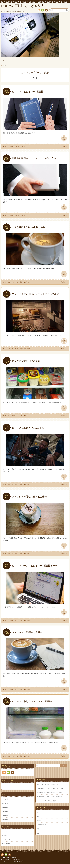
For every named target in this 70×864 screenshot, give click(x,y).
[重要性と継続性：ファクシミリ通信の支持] (35, 195)
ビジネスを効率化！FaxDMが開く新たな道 (10, 859)
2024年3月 (5, 819)
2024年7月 (5, 803)
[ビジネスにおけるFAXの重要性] (35, 464)
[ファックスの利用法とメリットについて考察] (35, 331)
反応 (38, 829)
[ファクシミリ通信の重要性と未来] (35, 533)
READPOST (64, 138)
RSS (39, 10)
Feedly (42, 10)
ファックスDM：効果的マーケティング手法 (47, 784)
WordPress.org (6, 843)
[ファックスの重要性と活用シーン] (35, 669)
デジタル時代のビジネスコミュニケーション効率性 (49, 792)
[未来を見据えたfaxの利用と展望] (35, 264)
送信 (15, 146)
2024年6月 (5, 807)
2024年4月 (5, 815)
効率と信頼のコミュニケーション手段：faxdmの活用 (50, 788)
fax (5, 146)
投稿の (5, 835)
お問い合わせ (46, 10)
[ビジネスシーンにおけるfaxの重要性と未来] (35, 602)
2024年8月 (5, 799)
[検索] (63, 765)
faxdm (38, 816)
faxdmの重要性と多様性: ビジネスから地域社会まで (50, 796)
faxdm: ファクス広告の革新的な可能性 (46, 801)
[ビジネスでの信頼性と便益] (35, 398)
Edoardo (64, 146)
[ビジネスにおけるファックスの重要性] (35, 738)
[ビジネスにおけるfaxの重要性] (35, 128)
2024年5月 (5, 811)
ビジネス (10, 146)
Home (4, 61)
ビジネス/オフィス (13, 282)
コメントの (6, 839)
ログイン (4, 831)
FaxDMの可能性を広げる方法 (8, 857)
